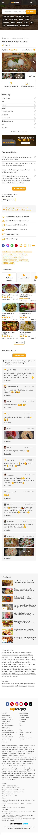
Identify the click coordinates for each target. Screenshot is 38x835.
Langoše (18, 775)
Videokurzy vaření (7, 719)
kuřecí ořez (15, 659)
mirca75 (10, 504)
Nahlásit (21, 736)
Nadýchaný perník (7, 777)
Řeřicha (27, 749)
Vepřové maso (32, 757)
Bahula (4, 319)
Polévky (5, 19)
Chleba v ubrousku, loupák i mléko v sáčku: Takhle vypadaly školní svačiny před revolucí (24, 590)
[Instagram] (17, 704)
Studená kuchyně (11, 765)
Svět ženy (5, 723)
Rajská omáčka (23, 770)
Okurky (21, 19)
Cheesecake (9, 771)
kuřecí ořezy (6, 659)
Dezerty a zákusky (22, 747)
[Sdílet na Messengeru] (7, 245)
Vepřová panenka (13, 755)
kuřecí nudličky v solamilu (17, 664)
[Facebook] (7, 704)
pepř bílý (31, 686)
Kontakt (21, 740)
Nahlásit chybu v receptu (20, 131)
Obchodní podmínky (7, 736)
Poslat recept (25, 245)
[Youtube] (21, 704)
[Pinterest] (12, 704)
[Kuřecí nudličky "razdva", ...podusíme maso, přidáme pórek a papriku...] (26, 542)
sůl (26, 686)
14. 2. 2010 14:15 (28, 492)
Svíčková (14, 751)
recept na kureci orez (22, 671)
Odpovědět (7, 380)
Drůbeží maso (16, 38)
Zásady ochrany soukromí (9, 732)
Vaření (12, 263)
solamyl (21, 686)
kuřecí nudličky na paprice (11, 653)
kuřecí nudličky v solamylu (11, 655)
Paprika (13, 22)
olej (12, 684)
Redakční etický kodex (8, 740)
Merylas (21, 338)
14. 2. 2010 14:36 (28, 475)
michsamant (11, 492)
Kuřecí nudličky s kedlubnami (25, 333)
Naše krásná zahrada (8, 725)
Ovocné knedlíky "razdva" (25, 314)
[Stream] (26, 704)
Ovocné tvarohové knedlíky (10, 770)
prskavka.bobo (27, 50)
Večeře (21, 257)
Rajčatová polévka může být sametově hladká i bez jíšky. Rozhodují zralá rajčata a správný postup (23, 599)
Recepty (7, 38)
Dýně (31, 22)
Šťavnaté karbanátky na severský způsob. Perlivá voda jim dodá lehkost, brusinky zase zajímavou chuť (24, 623)
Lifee (20, 725)
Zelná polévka (12, 753)
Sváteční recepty (22, 255)
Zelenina (5, 255)
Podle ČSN (6, 22)
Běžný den (13, 255)
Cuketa (19, 22)
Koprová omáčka (16, 773)
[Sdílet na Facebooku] (3, 245)
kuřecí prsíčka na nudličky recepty (21, 657)
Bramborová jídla (7, 759)
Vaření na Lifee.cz (7, 717)
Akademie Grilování (8, 16)
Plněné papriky (16, 768)
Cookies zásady (6, 734)
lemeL (9, 401)
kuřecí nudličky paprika (27, 674)
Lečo (33, 775)
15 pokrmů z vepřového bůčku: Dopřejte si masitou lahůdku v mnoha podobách (24, 582)
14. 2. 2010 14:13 (28, 504)
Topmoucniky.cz (24, 717)
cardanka (10, 460)
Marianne (22, 721)
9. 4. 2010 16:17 (29, 447)
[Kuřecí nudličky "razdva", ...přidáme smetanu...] (11, 552)
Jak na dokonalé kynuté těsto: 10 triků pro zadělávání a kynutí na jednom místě (25, 606)
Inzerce (4, 742)
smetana (11, 686)
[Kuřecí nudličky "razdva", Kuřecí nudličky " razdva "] (11, 542)
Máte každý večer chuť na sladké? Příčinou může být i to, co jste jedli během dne (24, 614)
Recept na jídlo (6, 715)
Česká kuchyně (7, 257)
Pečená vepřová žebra (8, 794)
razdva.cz (15, 674)
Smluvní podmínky (7, 738)
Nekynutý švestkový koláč (9, 796)
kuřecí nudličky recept (27, 659)
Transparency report (25, 738)
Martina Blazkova (7, 338)
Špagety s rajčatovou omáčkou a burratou (14, 789)
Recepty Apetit (6, 721)
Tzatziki (22, 755)
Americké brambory (18, 749)
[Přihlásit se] (35, 2)
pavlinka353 (11, 370)
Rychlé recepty (24, 25)
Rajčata (26, 22)
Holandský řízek (26, 773)
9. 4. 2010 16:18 (29, 429)
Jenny (9, 414)
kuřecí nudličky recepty (10, 676)
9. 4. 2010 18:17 (29, 414)
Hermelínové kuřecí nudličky (8, 333)
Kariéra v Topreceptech (26, 732)
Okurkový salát (6, 773)
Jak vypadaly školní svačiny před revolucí (13, 807)
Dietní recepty (11, 763)
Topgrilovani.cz (23, 719)
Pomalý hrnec (17, 759)
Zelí (4, 25)
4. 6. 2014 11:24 (29, 370)
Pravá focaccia (22, 751)
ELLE (20, 723)
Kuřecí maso (13, 19)
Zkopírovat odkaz (29, 245)
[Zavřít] (34, 361)
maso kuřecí (6, 684)
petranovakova (6, 299)
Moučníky (26, 16)
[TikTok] (30, 704)
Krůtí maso (16, 757)
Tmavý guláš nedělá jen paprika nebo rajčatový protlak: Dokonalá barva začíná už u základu (17, 815)
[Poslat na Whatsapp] (12, 245)
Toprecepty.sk (23, 715)
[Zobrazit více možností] (33, 245)
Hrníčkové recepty (12, 25)
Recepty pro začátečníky (10, 260)
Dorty (19, 765)
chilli (16, 686)
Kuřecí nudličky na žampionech (25, 295)
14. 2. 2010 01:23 (28, 521)
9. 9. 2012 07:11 (29, 386)
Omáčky (18, 16)
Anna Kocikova (12, 387)
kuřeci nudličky (26, 653)
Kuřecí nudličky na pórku (10, 295)
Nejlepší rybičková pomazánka (22, 771)
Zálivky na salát (21, 753)
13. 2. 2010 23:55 (28, 536)
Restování (5, 263)
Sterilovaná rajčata (27, 768)
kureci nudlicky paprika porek (20, 669)
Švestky (27, 19)
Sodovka (10, 475)
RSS (20, 730)
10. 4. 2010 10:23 (28, 401)
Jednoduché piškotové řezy (10, 785)
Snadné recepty (23, 260)
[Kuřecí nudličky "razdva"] (11, 435)
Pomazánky (13, 745)
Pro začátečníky (17, 252)
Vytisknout (20, 245)
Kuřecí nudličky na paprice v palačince (13, 792)
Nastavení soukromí (7, 730)
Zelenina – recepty (23, 745)
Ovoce (23, 765)
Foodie (21, 734)
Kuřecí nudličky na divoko (8, 314)
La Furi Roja (22, 301)
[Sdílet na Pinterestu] (16, 245)
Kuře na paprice (9, 775)
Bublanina (24, 777)
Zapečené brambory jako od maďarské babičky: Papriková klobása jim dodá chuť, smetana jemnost (24, 631)
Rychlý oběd (16, 777)
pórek (21, 684)
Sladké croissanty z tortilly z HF (11, 787)
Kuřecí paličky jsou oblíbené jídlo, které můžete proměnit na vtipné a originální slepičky (25, 638)
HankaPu (10, 521)
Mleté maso (23, 757)
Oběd (15, 257)
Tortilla (14, 747)
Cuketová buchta (26, 775)
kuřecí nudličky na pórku (10, 662)
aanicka (21, 319)
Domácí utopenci (10, 779)
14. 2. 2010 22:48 (28, 460)
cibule (16, 684)
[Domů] (3, 38)
